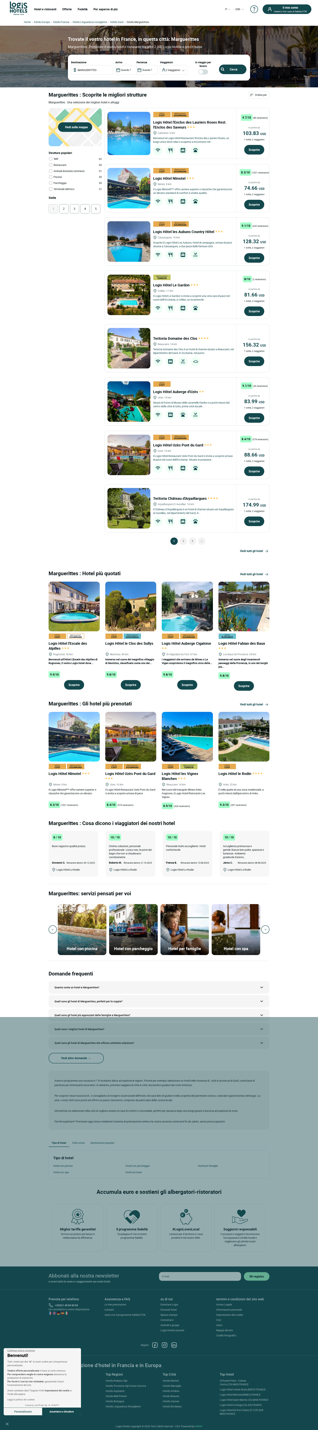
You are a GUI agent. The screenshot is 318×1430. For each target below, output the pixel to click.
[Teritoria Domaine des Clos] (128, 348)
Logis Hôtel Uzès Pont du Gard (178, 445)
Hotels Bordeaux (172, 1406)
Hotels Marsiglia (172, 1386)
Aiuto (219, 1325)
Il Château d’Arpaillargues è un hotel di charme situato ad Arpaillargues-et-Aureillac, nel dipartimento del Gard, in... (193, 511)
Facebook (155, 1345)
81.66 (254, 294)
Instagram (164, 1345)
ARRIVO (118, 62)
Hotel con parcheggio (138, 1166)
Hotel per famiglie (208, 1166)
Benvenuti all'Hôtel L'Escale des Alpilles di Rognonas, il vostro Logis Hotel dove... (73, 661)
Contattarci (167, 1320)
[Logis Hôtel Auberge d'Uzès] (128, 401)
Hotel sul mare (134, 1172)
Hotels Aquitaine (115, 1391)
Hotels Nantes (171, 1380)
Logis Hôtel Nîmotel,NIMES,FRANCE (240, 1394)
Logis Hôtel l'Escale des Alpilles (68, 646)
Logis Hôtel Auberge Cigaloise (187, 643)
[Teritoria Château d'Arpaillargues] (128, 508)
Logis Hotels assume (172, 1330)
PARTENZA (142, 62)
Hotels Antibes (171, 1391)
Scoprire (254, 150)
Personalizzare (23, 1411)
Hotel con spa (61, 1172)
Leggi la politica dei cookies (21, 1399)
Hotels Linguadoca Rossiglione (123, 1406)
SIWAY (198, 1426)
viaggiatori (166, 62)
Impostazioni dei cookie (229, 1315)
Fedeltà (83, 9)
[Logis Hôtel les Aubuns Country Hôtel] (128, 241)
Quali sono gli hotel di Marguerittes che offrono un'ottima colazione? (94, 1043)
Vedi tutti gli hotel (251, 551)
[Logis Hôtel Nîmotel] (128, 188)
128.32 (254, 241)
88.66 (254, 454)
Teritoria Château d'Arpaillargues (180, 498)
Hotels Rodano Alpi (116, 1380)
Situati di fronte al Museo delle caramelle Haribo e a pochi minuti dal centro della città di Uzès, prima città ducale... (191, 404)
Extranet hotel (168, 1309)
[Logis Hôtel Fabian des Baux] (244, 606)
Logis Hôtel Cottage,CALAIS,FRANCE (241, 1405)
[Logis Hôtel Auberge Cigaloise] (187, 606)
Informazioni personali (229, 1309)
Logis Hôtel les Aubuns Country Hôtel (184, 231)
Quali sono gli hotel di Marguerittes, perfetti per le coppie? (88, 1001)
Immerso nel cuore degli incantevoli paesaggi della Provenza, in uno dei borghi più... (243, 663)
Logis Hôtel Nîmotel (169, 178)
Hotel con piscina (63, 1166)
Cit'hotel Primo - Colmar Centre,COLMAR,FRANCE (234, 1382)
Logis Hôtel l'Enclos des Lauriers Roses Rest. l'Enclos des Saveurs (190, 125)
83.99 (254, 401)
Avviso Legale (224, 1304)
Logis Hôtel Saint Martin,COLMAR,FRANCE (244, 1399)
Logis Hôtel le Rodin (235, 773)
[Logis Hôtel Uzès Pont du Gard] (128, 455)
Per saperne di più (105, 9)
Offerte (67, 9)
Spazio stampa (169, 1315)
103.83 (254, 132)
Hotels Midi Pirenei (116, 1396)
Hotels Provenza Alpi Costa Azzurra (126, 1386)
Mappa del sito (224, 1330)
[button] (7, 1423)
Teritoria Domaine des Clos (175, 338)
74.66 (254, 187)
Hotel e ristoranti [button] (45, 9)
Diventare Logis (169, 1304)
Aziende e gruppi (169, 1325)
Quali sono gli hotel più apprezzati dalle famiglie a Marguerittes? (92, 1015)
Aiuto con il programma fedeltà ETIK (125, 1315)
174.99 (254, 504)
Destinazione (78, 62)
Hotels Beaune (171, 1396)
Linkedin (174, 1345)
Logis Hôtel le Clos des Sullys (129, 643)
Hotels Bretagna (115, 1401)
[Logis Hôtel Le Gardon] (128, 295)
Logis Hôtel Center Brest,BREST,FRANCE (243, 1389)
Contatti (109, 1309)
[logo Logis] (19, 8)
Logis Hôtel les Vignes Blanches (180, 776)
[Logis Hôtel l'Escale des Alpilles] (74, 606)
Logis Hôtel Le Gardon (171, 285)
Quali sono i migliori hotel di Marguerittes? (79, 1029)
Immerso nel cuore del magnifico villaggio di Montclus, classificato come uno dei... (129, 661)
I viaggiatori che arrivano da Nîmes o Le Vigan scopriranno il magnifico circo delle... (187, 661)
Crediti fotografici (226, 1335)
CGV (218, 1320)
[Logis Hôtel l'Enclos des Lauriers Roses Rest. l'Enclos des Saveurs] (128, 133)
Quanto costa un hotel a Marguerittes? (76, 987)
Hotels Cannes (171, 1401)
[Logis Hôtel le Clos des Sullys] (130, 606)
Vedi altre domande (74, 1058)
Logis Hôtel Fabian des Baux (242, 643)
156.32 (254, 344)
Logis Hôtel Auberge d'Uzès (176, 391)
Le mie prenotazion (115, 1304)
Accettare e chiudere (62, 1411)
